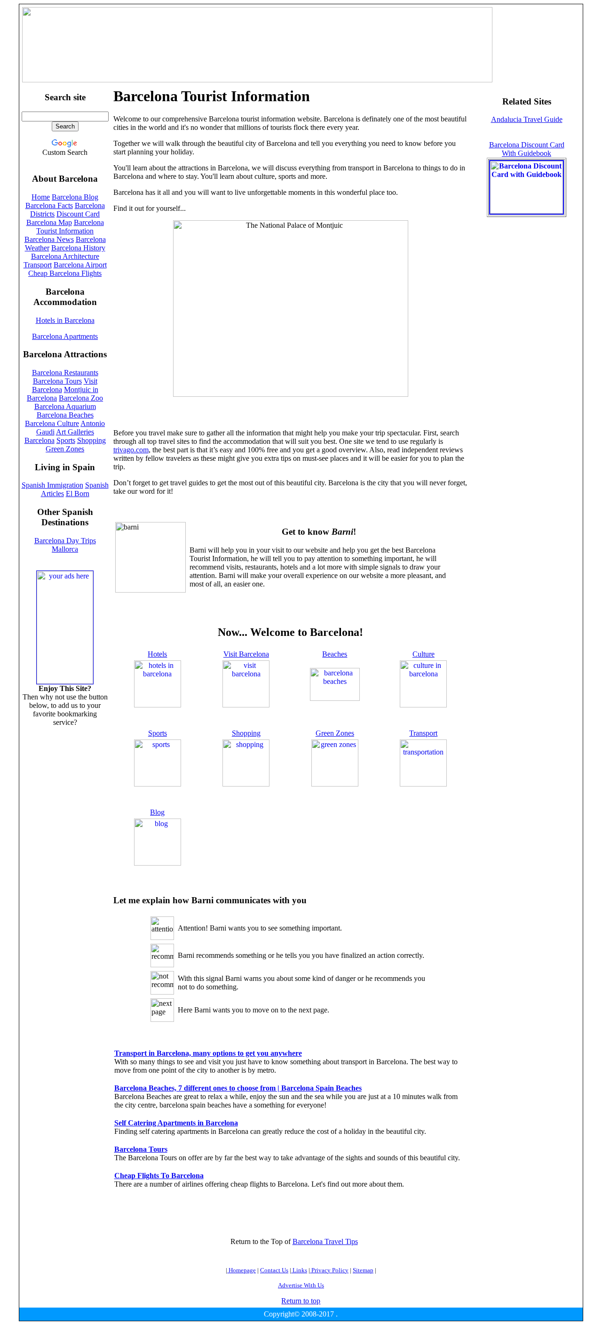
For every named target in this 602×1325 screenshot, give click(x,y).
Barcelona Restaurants (65, 373)
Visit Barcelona (246, 654)
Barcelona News (49, 239)
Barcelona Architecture (65, 256)
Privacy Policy (329, 1270)
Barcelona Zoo (81, 398)
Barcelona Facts (49, 205)
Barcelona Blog (75, 197)
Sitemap (363, 1270)
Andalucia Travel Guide (526, 119)
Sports (157, 733)
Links (299, 1270)
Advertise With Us (301, 1285)
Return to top (300, 1301)
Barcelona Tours (57, 381)
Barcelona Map (49, 222)
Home (41, 197)
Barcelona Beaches (65, 415)
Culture (423, 654)
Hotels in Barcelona (65, 320)
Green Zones (335, 733)
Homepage (241, 1270)
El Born (77, 494)
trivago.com (131, 450)
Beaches (334, 654)
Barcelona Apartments (65, 336)
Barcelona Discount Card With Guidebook (526, 149)
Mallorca (65, 549)
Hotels (157, 654)
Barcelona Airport (80, 265)
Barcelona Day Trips (65, 541)
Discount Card (78, 214)
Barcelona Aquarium (65, 406)
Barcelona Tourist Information (70, 226)
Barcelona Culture (52, 423)
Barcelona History (78, 248)
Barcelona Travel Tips (325, 1241)
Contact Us (274, 1270)
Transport (423, 733)
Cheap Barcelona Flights (65, 273)
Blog (157, 812)
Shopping (246, 733)
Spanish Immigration (52, 485)
